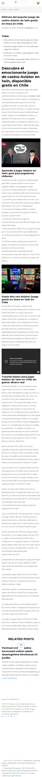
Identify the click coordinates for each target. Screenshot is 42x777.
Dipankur (30, 28)
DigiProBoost (15, 776)
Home (4, 10)
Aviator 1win (35, 96)
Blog (11, 10)
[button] (6, 693)
